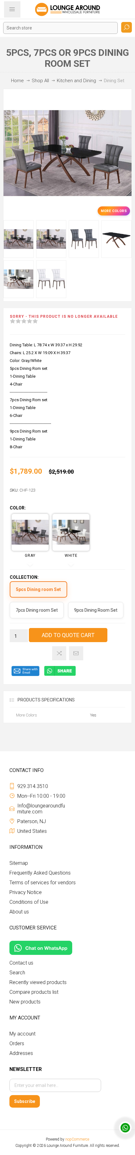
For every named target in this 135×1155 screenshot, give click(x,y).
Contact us (21, 963)
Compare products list (33, 992)
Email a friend (76, 653)
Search (126, 27)
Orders (16, 1043)
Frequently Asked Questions (40, 873)
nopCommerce (77, 1139)
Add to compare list (59, 653)
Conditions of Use (28, 902)
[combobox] (60, 28)
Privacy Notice (25, 892)
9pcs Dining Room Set (95, 610)
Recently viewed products (38, 982)
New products (24, 1002)
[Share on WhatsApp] (60, 675)
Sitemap (18, 863)
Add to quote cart (68, 635)
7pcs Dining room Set (37, 610)
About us (19, 912)
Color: (18, 507)
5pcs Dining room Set (38, 589)
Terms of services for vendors (42, 883)
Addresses (21, 1053)
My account (22, 1034)
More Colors (114, 211)
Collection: (24, 577)
